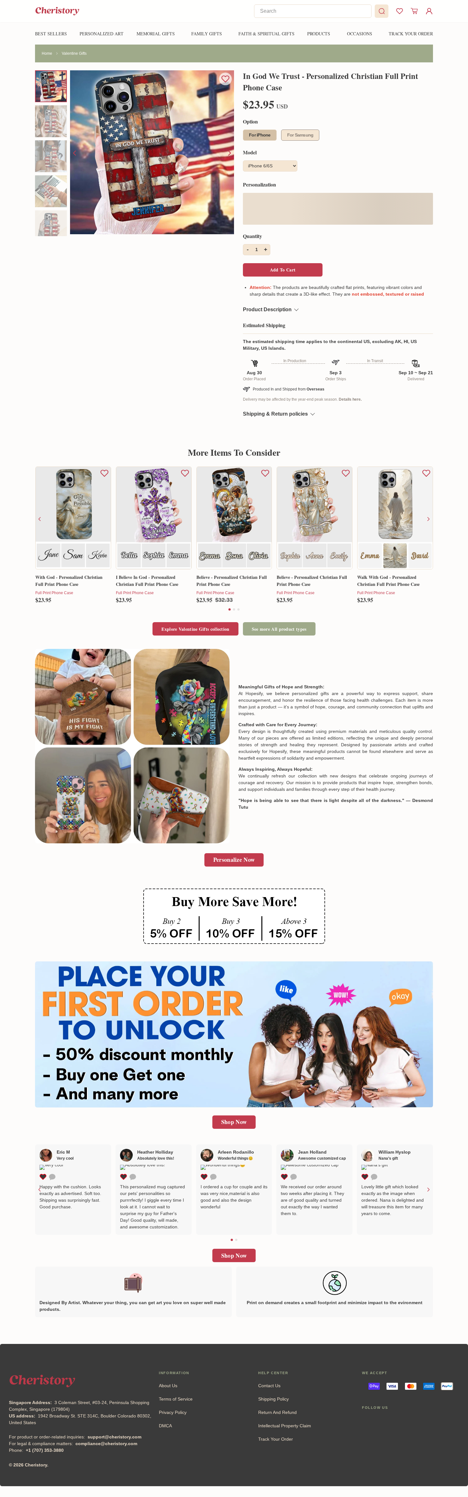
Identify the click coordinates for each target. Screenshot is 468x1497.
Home (47, 53)
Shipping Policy (273, 1399)
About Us (168, 1385)
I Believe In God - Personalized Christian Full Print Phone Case (147, 580)
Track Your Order (275, 1439)
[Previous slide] (75, 153)
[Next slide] (229, 153)
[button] (229, 609)
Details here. (350, 399)
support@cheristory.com (114, 1436)
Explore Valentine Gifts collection (195, 629)
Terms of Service (176, 1399)
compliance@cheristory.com (106, 1443)
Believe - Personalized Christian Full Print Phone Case (231, 580)
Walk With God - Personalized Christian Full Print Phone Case (388, 580)
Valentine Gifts (74, 53)
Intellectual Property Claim (284, 1425)
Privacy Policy (173, 1412)
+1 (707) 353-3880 (45, 1450)
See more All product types (279, 629)
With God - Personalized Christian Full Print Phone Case (69, 580)
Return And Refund (277, 1412)
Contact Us (269, 1385)
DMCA (165, 1425)
